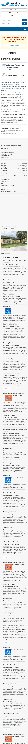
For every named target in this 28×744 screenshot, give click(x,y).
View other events (14, 45)
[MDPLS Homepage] (14, 4)
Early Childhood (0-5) (11, 128)
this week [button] (14, 175)
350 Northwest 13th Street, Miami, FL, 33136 (12, 227)
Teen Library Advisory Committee (13, 393)
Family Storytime (8, 294)
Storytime (9, 130)
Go (24, 20)
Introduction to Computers (11, 373)
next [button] (25, 175)
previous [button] (4, 175)
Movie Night (6, 307)
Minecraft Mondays (15, 261)
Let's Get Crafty (8, 359)
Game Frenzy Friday (9, 415)
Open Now (14, 16)
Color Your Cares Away (10, 324)
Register (7, 388)
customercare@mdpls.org (7, 152)
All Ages (17, 128)
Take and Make (7, 280)
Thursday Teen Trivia (9, 343)
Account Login (14, 10)
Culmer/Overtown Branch (14, 75)
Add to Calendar (9, 70)
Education (3, 131)
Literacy (10, 133)
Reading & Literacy (15, 130)
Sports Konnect (13, 625)
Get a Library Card (14, 13)
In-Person (21, 130)
